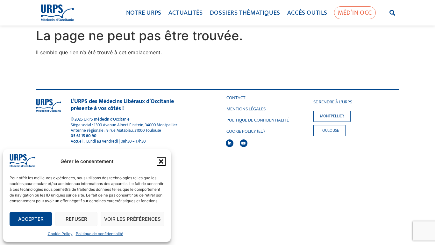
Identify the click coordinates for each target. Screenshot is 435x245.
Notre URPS (143, 12)
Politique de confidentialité (99, 233)
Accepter (31, 219)
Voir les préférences (132, 219)
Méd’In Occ (355, 12)
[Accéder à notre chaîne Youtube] (243, 143)
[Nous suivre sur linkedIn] (229, 143)
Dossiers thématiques (245, 12)
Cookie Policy (60, 233)
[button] (161, 161)
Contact (236, 98)
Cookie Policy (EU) (245, 131)
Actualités (185, 12)
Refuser (76, 219)
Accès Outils (307, 12)
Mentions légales (246, 109)
